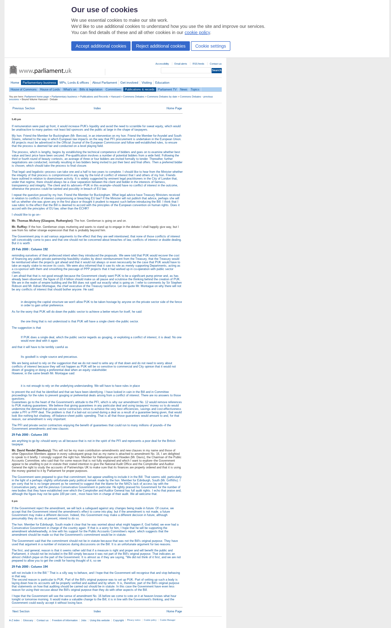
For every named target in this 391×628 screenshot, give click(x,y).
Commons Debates (133, 96)
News (183, 89)
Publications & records (140, 89)
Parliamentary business (39, 82)
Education (162, 82)
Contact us (216, 63)
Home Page (174, 108)
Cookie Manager (167, 620)
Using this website (100, 620)
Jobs (83, 620)
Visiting (147, 82)
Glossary (28, 620)
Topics (195, 89)
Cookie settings (210, 46)
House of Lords (50, 89)
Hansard (115, 96)
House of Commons (24, 89)
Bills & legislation (91, 89)
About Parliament (104, 82)
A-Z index (14, 620)
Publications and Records (94, 96)
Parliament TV (167, 89)
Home (15, 82)
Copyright (118, 620)
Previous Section (23, 108)
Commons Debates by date (162, 96)
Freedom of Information (65, 620)
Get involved (129, 82)
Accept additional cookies (101, 46)
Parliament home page (36, 96)
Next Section (20, 611)
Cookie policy (150, 620)
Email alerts (180, 63)
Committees (114, 89)
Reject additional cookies (161, 46)
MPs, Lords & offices (74, 82)
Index (97, 108)
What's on (69, 89)
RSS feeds (198, 63)
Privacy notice (134, 620)
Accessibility (162, 63)
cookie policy (197, 32)
